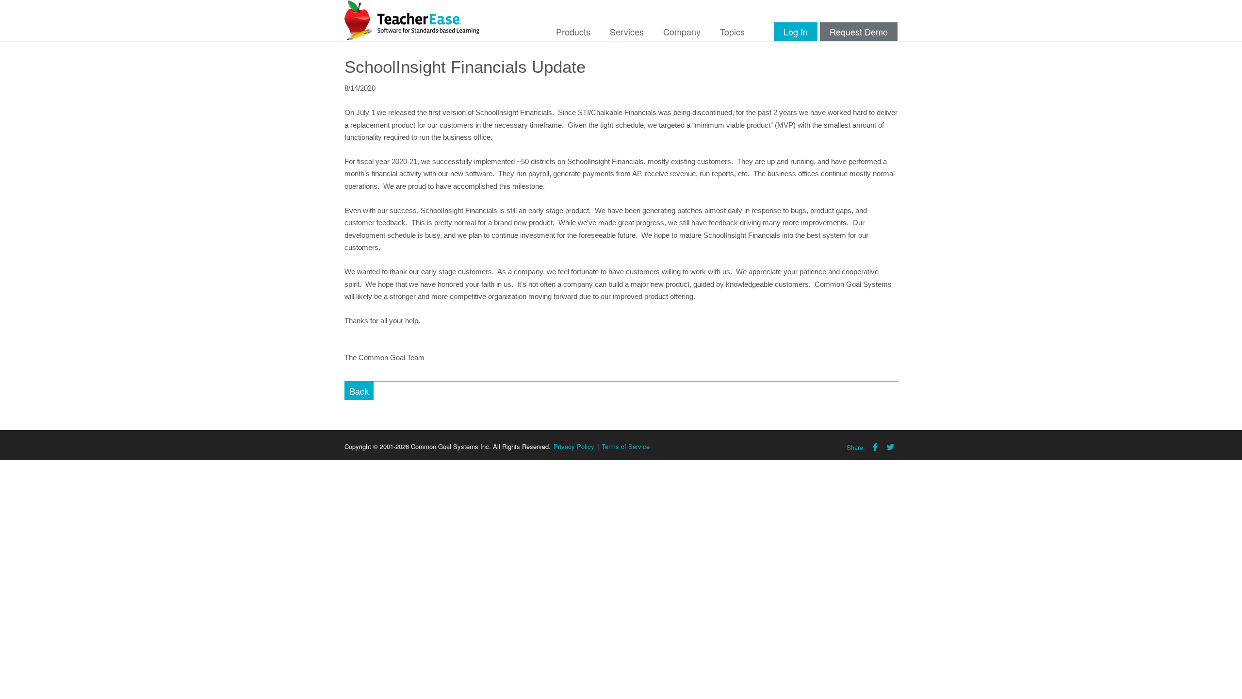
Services (627, 31)
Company (682, 31)
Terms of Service (626, 446)
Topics (732, 31)
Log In (796, 31)
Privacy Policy (574, 446)
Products (573, 31)
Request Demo (859, 31)
